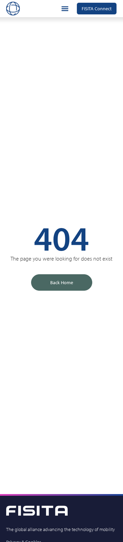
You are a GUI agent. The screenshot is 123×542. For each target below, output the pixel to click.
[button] (64, 8)
